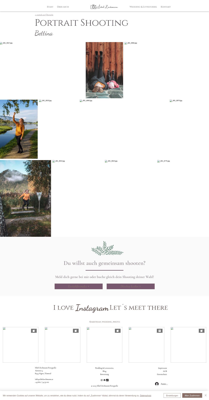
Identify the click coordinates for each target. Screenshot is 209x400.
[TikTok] (107, 380)
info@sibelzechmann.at (44, 379)
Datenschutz (162, 374)
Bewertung (104, 374)
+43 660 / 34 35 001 (42, 382)
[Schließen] (205, 395)
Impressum (162, 368)
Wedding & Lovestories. (104, 368)
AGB (165, 371)
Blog (104, 371)
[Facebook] (104, 380)
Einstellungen (172, 395)
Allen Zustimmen (192, 395)
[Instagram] (102, 380)
